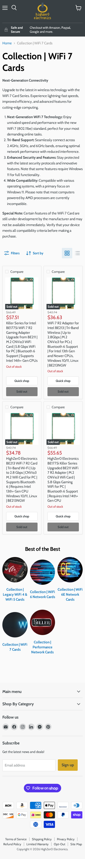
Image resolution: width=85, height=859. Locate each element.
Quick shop (21, 381)
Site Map (76, 844)
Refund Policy (12, 844)
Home (7, 43)
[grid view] (67, 253)
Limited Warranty (37, 844)
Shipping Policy (42, 839)
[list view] (77, 253)
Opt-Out (59, 844)
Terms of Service (16, 839)
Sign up (68, 765)
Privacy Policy (66, 839)
